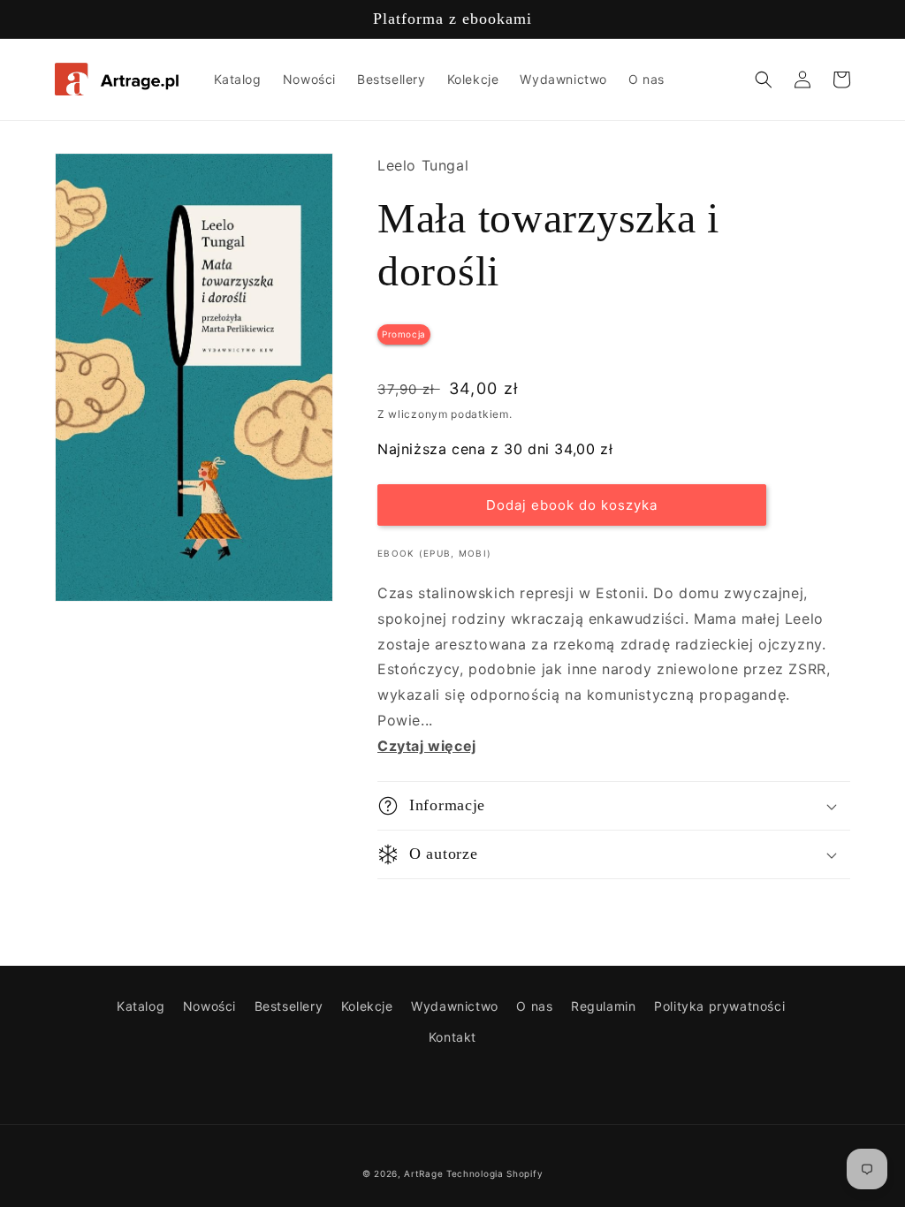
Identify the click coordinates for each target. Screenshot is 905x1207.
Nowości (209, 1005)
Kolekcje (367, 1005)
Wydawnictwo (454, 1005)
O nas (534, 1005)
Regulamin (603, 1005)
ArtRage (423, 1173)
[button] (763, 79)
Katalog (140, 1005)
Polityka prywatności (719, 1005)
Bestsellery (289, 1005)
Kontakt (452, 1036)
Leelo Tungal (422, 165)
